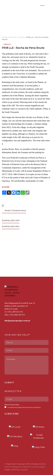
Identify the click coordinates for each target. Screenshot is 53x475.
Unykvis (23, 469)
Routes (21, 37)
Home (4, 37)
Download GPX (10, 220)
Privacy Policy (14, 405)
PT (37, 4)
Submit (9, 382)
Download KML (11, 226)
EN (42, 4)
